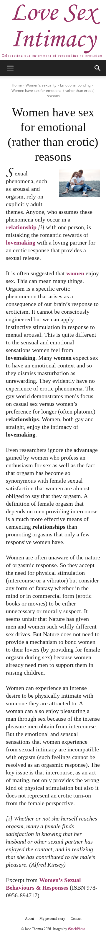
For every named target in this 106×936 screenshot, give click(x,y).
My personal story (52, 919)
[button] (10, 68)
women (75, 273)
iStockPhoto (76, 929)
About (29, 919)
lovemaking (20, 242)
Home (17, 85)
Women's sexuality (41, 85)
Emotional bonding (75, 85)
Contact (76, 919)
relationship (21, 227)
